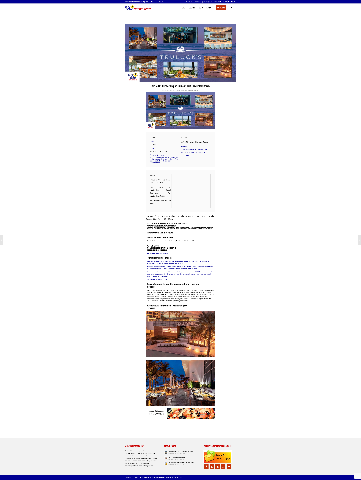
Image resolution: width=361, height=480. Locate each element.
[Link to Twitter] (229, 1)
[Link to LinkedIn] (226, 1)
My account (217, 2)
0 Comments (181, 90)
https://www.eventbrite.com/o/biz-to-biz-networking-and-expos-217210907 (194, 152)
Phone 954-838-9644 (158, 2)
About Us (189, 2)
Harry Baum (195, 90)
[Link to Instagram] (234, 1)
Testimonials (197, 2)
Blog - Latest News (144, 14)
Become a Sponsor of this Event (158, 284)
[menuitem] (189, 2)
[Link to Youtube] (231, 1)
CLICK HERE (151, 308)
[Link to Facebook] (223, 1)
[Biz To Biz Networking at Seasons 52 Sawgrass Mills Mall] (359, 240)
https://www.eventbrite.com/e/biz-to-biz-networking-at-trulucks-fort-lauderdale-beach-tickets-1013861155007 (164, 160)
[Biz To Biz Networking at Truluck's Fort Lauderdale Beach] (180, 53)
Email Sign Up (207, 2)
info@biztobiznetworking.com (137, 2)
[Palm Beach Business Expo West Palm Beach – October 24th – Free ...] (1, 240)
